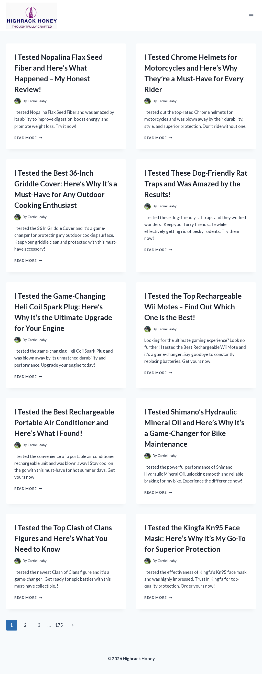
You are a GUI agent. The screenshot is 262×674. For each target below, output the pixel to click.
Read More (28, 138)
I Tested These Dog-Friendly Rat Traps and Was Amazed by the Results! (195, 183)
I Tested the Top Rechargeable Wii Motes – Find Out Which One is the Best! (193, 306)
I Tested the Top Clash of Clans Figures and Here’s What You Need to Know (63, 538)
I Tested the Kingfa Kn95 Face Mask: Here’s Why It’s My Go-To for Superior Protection (195, 538)
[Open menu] (251, 15)
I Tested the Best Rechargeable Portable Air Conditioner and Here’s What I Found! (64, 422)
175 (59, 625)
